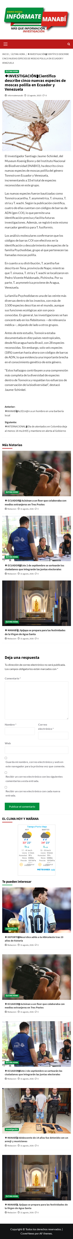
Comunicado (11, 928)
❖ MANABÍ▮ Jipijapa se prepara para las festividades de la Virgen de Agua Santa (35, 632)
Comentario (13, 678)
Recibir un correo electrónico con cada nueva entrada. (33, 793)
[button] (5, 43)
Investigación (12, 1129)
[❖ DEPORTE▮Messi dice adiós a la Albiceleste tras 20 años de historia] (36, 910)
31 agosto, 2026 (27, 509)
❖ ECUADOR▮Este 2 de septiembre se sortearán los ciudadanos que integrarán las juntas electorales (34, 567)
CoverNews (27, 1233)
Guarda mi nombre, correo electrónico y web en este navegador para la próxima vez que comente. (35, 764)
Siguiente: (36, 426)
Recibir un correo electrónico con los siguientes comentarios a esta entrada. (34, 778)
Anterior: (34, 411)
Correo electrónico (46, 726)
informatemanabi (15, 95)
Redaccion (11, 509)
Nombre (10, 724)
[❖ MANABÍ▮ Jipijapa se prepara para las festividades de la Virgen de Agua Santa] (36, 603)
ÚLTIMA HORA (12, 71)
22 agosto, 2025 (34, 95)
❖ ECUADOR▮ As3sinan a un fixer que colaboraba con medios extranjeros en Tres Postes (35, 502)
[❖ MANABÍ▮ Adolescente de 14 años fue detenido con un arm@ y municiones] (36, 1111)
